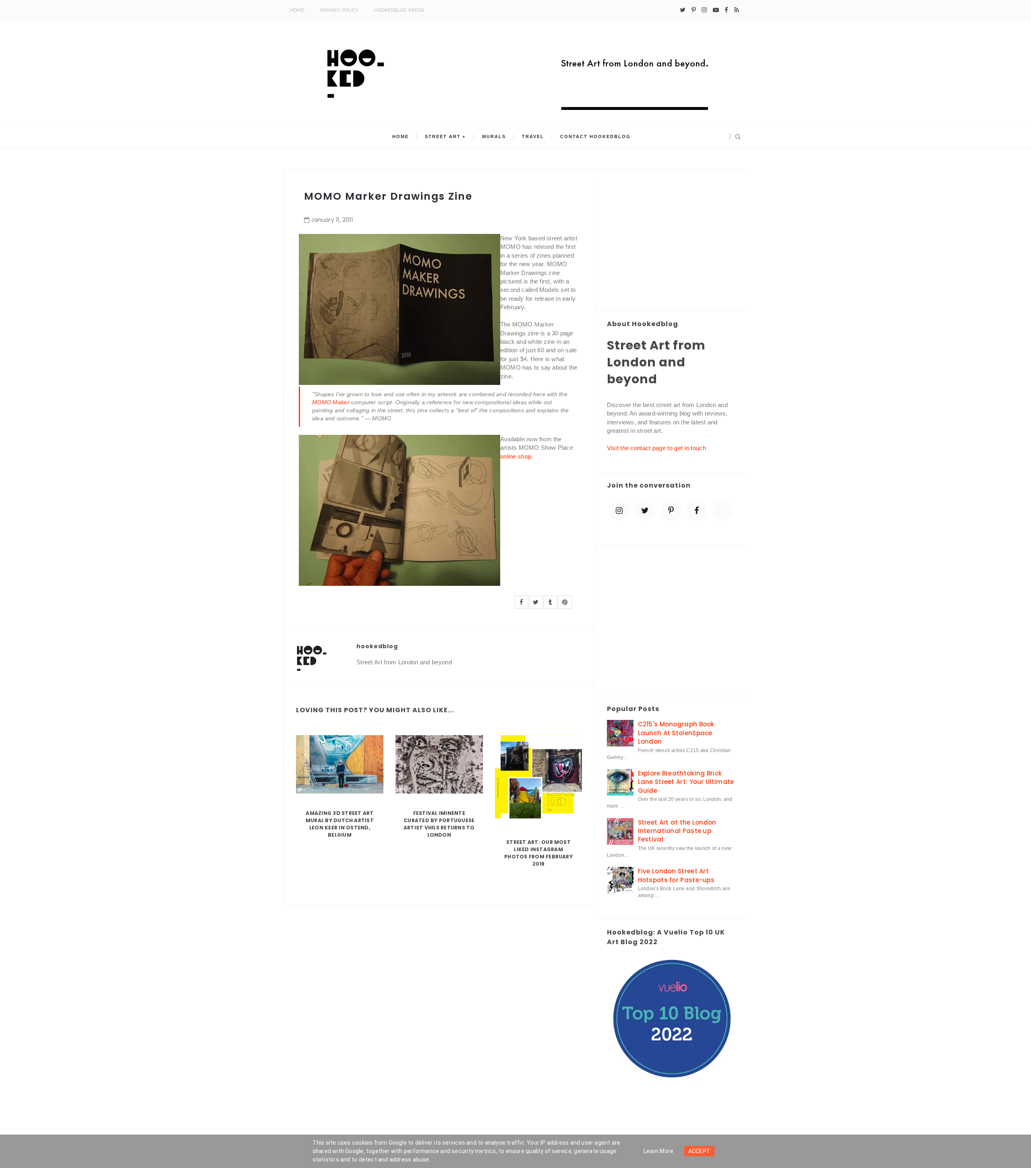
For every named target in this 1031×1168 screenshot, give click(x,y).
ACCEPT (699, 1151)
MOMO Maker (331, 402)
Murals (494, 136)
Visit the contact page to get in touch (656, 447)
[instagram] (704, 10)
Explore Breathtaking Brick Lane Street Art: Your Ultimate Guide (686, 782)
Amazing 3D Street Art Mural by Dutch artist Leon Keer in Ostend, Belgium (340, 824)
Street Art (443, 136)
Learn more (659, 1151)
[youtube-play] (716, 10)
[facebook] (726, 10)
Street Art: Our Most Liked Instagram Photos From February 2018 (538, 853)
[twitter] (682, 10)
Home (297, 10)
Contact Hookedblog (595, 136)
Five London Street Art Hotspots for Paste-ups (676, 875)
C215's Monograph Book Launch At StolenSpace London (676, 733)
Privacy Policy (339, 10)
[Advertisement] (671, 240)
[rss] (736, 10)
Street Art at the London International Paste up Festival (677, 831)
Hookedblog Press (399, 10)
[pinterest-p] (693, 10)
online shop (515, 456)
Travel (533, 136)
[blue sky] (722, 510)
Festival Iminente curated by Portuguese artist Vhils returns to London (439, 824)
